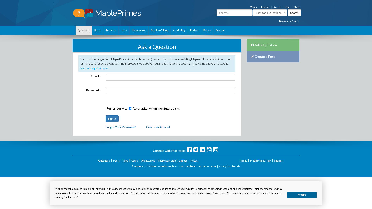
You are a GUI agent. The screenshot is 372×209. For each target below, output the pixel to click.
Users (124, 30)
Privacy (222, 166)
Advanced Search (290, 21)
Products (111, 30)
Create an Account (158, 127)
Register (265, 7)
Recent (207, 30)
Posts (97, 30)
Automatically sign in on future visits (156, 108)
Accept (302, 195)
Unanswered (139, 30)
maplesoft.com (193, 166)
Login (254, 7)
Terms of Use (209, 166)
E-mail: (95, 76)
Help (287, 7)
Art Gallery (179, 30)
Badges (194, 30)
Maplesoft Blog (159, 30)
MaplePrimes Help (260, 160)
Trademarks (234, 166)
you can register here (94, 68)
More (219, 30)
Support (277, 7)
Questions (84, 30)
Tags (125, 160)
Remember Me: (117, 108)
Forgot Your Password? (121, 127)
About (296, 7)
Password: (93, 90)
